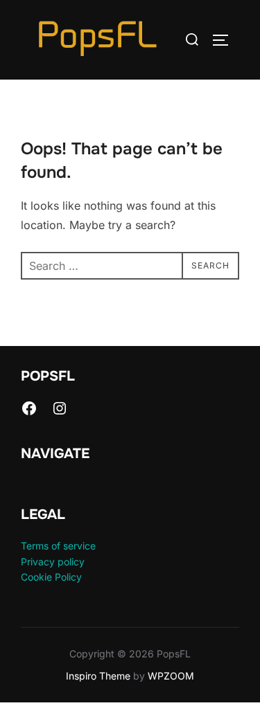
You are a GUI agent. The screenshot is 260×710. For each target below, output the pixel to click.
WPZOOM (171, 676)
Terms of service (58, 546)
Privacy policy (53, 561)
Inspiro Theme (98, 676)
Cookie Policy (51, 577)
